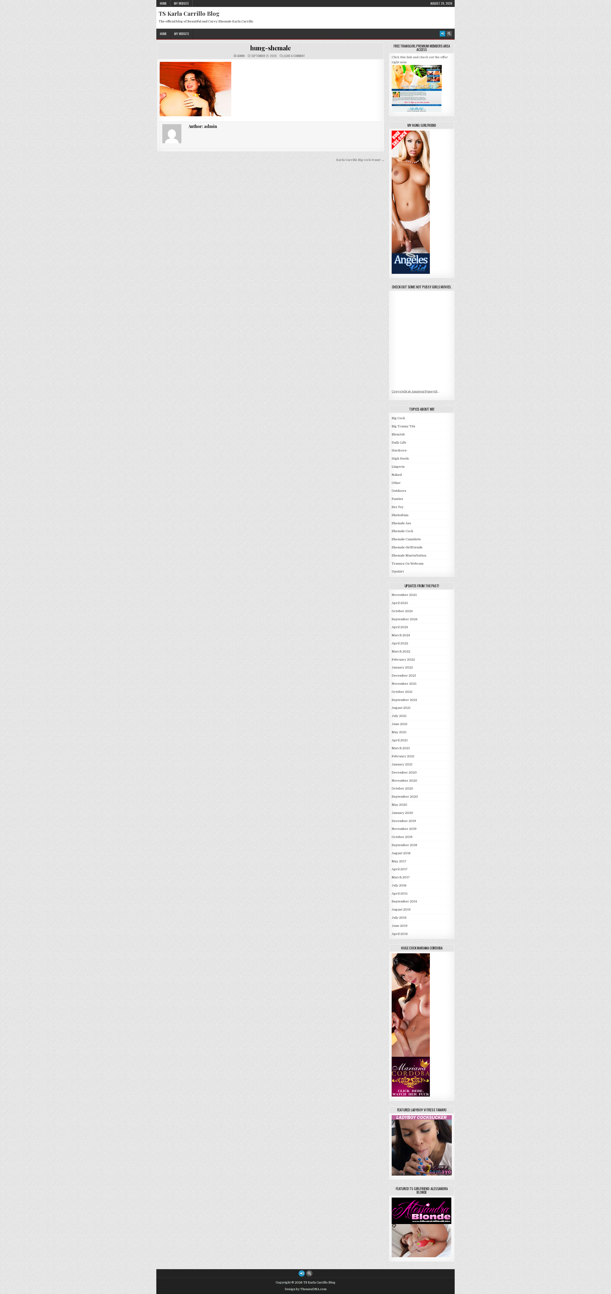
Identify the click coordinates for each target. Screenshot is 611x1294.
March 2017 (401, 877)
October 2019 (402, 837)
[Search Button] (449, 34)
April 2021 (400, 740)
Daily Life (399, 442)
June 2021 (399, 724)
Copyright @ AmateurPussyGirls (417, 391)
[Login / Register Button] (442, 34)
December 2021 (404, 675)
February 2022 (403, 659)
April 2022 (400, 643)
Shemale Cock (402, 531)
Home (163, 3)
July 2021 (399, 716)
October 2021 (402, 692)
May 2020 (399, 804)
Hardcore (399, 450)
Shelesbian (400, 515)
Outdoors (399, 491)
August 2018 (401, 853)
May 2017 (399, 861)
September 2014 (404, 901)
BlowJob (398, 434)
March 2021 (401, 748)
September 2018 (404, 845)
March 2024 (401, 635)
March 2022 (401, 651)
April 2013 (400, 934)
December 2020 (404, 772)
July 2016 (399, 885)
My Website (181, 3)
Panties (397, 499)
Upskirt (398, 571)
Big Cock (398, 418)
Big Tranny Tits (403, 426)
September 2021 (404, 700)
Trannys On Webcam (407, 563)
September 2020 (405, 796)
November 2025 (404, 595)
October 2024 (402, 611)
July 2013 (399, 917)
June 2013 (399, 926)
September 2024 (404, 619)
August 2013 (401, 909)
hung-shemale (270, 48)
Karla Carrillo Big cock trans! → (360, 160)
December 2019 (404, 821)
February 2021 (403, 756)
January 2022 (402, 667)
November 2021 (404, 683)
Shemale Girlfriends (407, 547)
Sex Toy (398, 507)
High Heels (400, 458)
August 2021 (401, 708)
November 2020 (404, 780)
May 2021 (399, 732)
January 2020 (402, 813)
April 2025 (400, 603)
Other (396, 483)
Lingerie (398, 466)
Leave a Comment (294, 55)
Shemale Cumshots (406, 539)
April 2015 (400, 893)
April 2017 (400, 869)
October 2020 (402, 788)
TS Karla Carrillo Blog (189, 13)
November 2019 (404, 829)
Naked (397, 475)
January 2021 (402, 764)
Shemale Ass (401, 523)
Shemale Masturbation (409, 555)
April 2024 (400, 627)
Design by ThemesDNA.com (306, 1289)
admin (241, 55)
